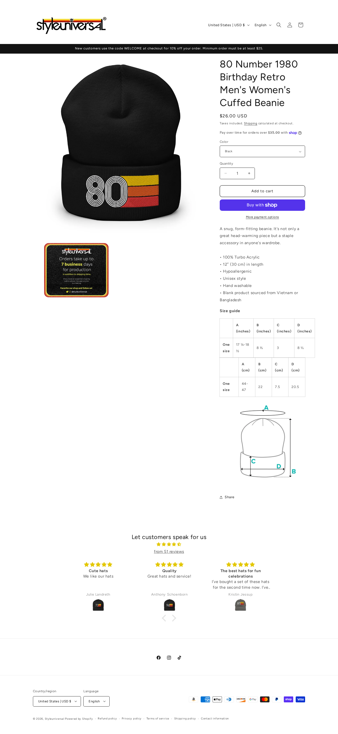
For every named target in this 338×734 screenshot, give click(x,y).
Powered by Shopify (79, 718)
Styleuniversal (55, 718)
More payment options (262, 217)
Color (224, 142)
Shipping (250, 123)
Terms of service (157, 718)
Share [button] (230, 497)
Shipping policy (185, 718)
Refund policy (107, 718)
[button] (278, 25)
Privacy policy (132, 718)
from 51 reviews (169, 551)
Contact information (215, 718)
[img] (169, 544)
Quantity (226, 163)
